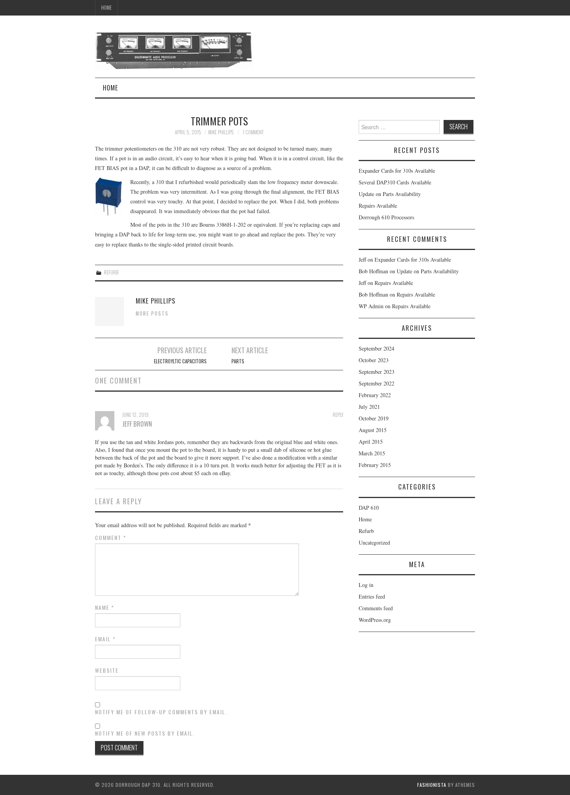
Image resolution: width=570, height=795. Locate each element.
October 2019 (374, 418)
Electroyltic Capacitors (180, 361)
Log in (366, 584)
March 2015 (372, 453)
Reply (338, 414)
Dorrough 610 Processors (386, 217)
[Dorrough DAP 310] (174, 49)
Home (106, 7)
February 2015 (375, 465)
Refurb (111, 272)
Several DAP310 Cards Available (395, 182)
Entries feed (372, 596)
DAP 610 (369, 507)
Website (107, 670)
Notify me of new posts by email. (145, 733)
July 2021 (369, 406)
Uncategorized (374, 542)
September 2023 (376, 371)
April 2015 (371, 441)
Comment (110, 538)
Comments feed (376, 608)
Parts (237, 361)
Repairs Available (378, 205)
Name (104, 607)
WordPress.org (375, 619)
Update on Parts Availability (390, 194)
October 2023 (374, 360)
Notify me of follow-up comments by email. (161, 712)
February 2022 (375, 395)
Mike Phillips (220, 132)
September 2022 (376, 383)
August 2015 (373, 430)
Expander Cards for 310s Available (397, 170)
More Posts (152, 313)
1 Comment (253, 132)
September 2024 (376, 348)
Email (105, 639)
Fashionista (431, 784)
